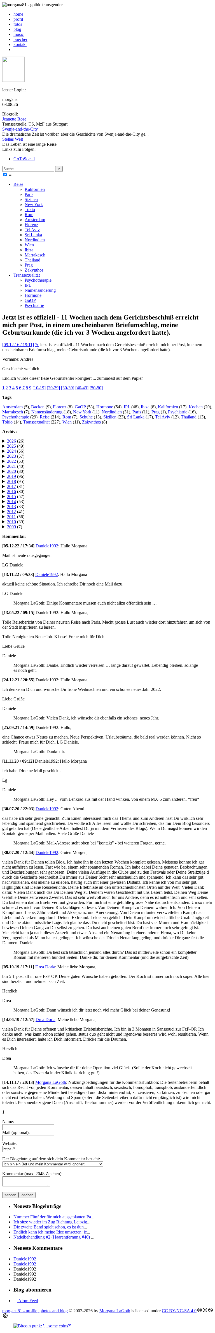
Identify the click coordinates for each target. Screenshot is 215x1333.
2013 (11, 506)
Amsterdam (35, 219)
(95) (15, 481)
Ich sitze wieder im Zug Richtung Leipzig (50, 1221)
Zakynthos (34, 270)
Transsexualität (26, 275)
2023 (11, 456)
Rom (29, 214)
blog (17, 29)
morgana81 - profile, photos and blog (35, 1310)
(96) (15, 476)
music (18, 34)
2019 (11, 476)
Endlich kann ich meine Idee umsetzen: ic (50, 1232)
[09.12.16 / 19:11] (18, 344)
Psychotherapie (38, 280)
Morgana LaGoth (50, 1082)
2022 (11, 461)
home (18, 14)
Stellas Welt (12, 139)
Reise (18, 184)
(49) (15, 446)
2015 (11, 496)
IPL (28, 285)
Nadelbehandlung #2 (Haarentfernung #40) (52, 1237)
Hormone (33, 295)
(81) (15, 486)
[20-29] (53, 387)
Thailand (32, 260)
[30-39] (67, 387)
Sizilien (31, 199)
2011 (11, 516)
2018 (11, 481)
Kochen (196, 406)
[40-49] (81, 387)
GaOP (30, 300)
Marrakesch (35, 255)
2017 (11, 486)
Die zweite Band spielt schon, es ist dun (48, 1227)
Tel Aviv (32, 229)
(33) (15, 506)
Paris (29, 194)
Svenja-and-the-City (20, 129)
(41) (15, 511)
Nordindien (35, 239)
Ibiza (29, 249)
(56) (15, 451)
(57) (15, 456)
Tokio (30, 209)
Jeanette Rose (14, 119)
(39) (15, 521)
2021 (11, 466)
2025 (11, 446)
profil (18, 19)
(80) (15, 471)
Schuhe (86, 417)
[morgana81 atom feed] (15, 49)
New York (34, 204)
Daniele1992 (47, 545)
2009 (11, 526)
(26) (15, 441)
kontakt (20, 44)
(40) (15, 466)
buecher (20, 39)
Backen (38, 406)
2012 (11, 511)
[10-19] (39, 387)
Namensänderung (40, 290)
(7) (14, 526)
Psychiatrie (34, 305)
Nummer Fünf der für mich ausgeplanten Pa (52, 1216)
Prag (29, 265)
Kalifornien (35, 189)
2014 (11, 501)
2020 (11, 471)
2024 (11, 451)
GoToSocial (24, 158)
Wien (29, 244)
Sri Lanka (33, 234)
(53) (15, 461)
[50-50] (96, 387)
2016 (11, 491)
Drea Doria (45, 966)
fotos (17, 24)
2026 (11, 441)
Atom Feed (27, 1300)
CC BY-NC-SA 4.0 (179, 1310)
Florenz (31, 224)
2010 (11, 521)
